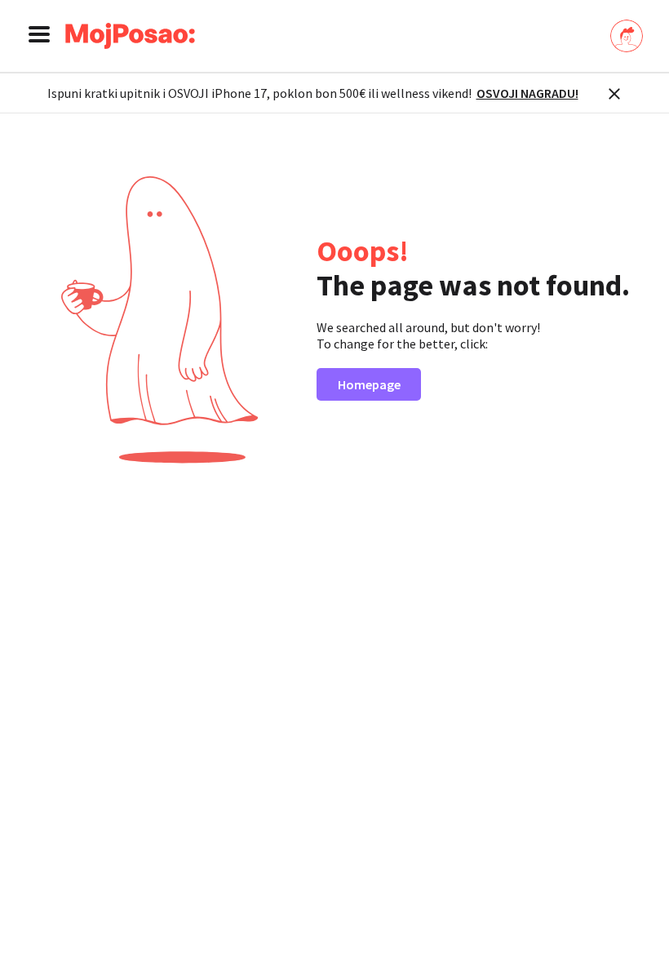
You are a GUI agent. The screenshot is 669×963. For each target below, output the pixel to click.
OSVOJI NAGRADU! (527, 93)
